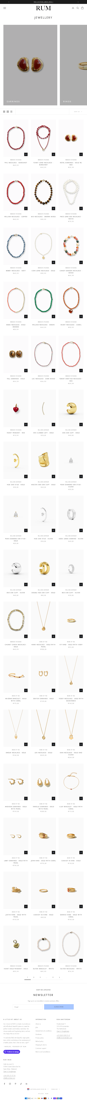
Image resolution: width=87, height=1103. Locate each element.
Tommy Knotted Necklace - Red (71, 380)
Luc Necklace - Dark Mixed (43, 379)
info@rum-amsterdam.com (64, 1038)
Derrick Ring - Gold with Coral (71, 916)
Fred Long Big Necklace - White (71, 218)
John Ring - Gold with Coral (43, 861)
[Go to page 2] (59, 977)
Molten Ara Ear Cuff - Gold (43, 485)
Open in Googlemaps (63, 1031)
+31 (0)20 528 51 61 (63, 1035)
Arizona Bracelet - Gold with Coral (16, 700)
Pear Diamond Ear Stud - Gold (16, 540)
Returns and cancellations (43, 1052)
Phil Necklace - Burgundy (16, 163)
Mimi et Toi (43, 642)
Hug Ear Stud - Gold (16, 485)
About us (38, 1024)
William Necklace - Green (43, 325)
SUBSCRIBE (59, 1007)
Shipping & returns (41, 1045)
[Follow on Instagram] (10, 1084)
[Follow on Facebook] (4, 1084)
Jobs (37, 1027)
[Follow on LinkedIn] (26, 1084)
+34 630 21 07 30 (9, 1075)
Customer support (41, 1048)
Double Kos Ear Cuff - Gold (43, 593)
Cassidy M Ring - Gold (71, 861)
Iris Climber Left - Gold (43, 433)
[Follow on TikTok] (21, 1084)
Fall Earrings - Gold (16, 379)
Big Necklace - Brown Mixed (43, 217)
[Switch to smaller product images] (8, 111)
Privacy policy (40, 1038)
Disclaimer (39, 1034)
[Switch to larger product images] (4, 111)
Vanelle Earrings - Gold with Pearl (43, 808)
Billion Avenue (43, 430)
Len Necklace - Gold (43, 753)
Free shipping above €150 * (43, 2)
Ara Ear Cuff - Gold (71, 433)
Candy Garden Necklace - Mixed (71, 272)
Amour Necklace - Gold (16, 753)
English (54, 1089)
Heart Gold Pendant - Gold (16, 969)
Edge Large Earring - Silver (71, 539)
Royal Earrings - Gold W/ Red (71, 164)
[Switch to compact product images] (11, 111)
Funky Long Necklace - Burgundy (43, 164)
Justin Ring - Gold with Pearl (16, 916)
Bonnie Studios (15, 160)
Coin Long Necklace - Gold (43, 271)
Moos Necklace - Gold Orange (15, 326)
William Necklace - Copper (15, 217)
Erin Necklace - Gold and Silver (71, 754)
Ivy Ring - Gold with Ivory (71, 645)
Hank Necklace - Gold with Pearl (43, 646)
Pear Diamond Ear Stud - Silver (71, 486)
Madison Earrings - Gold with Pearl (16, 808)
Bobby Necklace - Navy (16, 271)
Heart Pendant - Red (16, 433)
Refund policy (39, 1041)
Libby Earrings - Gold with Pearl (16, 862)
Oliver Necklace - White (71, 969)
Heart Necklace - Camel (71, 325)
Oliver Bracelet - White (43, 969)
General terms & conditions (44, 1031)
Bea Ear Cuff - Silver (71, 593)
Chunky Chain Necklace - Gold (16, 646)
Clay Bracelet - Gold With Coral (71, 808)
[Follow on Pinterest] (15, 1084)
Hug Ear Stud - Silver (43, 539)
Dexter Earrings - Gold (43, 699)
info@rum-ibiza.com (9, 1078)
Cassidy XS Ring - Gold (43, 915)
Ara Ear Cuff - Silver (16, 593)
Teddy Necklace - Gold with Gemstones (71, 700)
